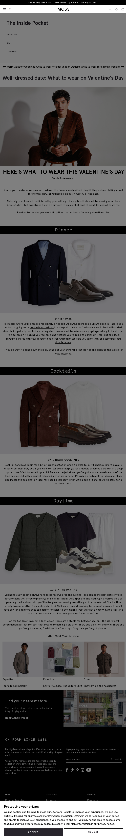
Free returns (61, 2)
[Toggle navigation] (4, 9)
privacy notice (106, 823)
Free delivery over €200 (39, 2)
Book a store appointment (84, 2)
